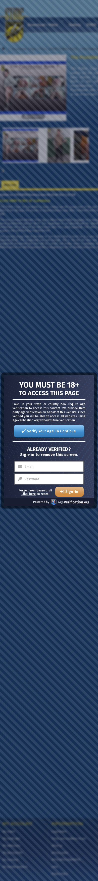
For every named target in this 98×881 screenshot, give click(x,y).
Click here (28, 494)
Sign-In (71, 491)
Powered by (41, 502)
